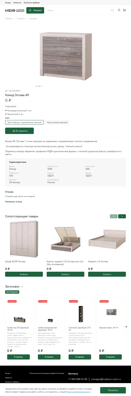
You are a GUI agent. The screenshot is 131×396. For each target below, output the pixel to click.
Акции (8, 2)
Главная (8, 18)
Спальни (21, 18)
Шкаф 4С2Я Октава (15, 261)
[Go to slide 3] (39, 86)
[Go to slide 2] (37, 86)
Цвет (7, 118)
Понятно (113, 390)
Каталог (38, 10)
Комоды (33, 18)
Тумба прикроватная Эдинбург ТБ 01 (47, 328)
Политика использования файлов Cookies (47, 373)
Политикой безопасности (78, 392)
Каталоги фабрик (32, 2)
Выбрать (24, 274)
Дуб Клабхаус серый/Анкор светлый (24, 122)
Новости (17, 2)
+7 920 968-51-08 (77, 379)
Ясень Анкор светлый (57, 122)
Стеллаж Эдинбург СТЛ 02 (80, 328)
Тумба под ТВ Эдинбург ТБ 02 (18, 328)
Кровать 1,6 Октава (98, 261)
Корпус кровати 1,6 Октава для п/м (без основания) (65, 263)
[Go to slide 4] (41, 86)
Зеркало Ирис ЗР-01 (108, 327)
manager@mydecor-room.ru (106, 379)
